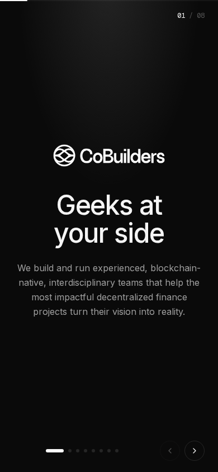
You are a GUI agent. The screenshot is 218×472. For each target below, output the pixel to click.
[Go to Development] (70, 450)
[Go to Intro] (55, 450)
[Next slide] (194, 451)
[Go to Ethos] (93, 450)
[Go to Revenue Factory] (85, 450)
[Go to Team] (101, 450)
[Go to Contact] (117, 450)
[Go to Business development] (77, 450)
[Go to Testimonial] (109, 450)
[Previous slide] (170, 451)
